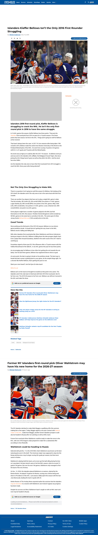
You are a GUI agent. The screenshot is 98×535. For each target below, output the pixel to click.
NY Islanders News (21, 508)
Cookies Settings (68, 526)
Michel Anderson (15, 35)
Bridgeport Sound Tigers (29, 342)
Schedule (29, 2)
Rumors (23, 2)
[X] (88, 2)
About (12, 521)
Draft (13, 342)
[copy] (20, 38)
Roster (43, 2)
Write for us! (14, 268)
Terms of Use (67, 524)
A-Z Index (51, 526)
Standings (37, 2)
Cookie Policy (83, 524)
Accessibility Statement (34, 526)
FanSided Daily (15, 524)
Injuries (48, 2)
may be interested (16, 484)
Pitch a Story (31, 524)
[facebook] (85, 2)
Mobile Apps (83, 521)
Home (12, 349)
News (18, 2)
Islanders (13, 135)
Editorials (19, 342)
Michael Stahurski (15, 370)
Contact (50, 521)
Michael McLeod (24, 218)
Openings (30, 521)
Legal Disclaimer (16, 526)
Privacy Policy (52, 524)
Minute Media (11, 530)
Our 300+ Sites (67, 521)
